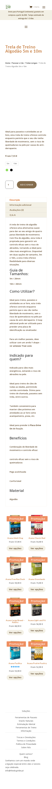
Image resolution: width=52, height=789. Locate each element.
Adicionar (26, 184)
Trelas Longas (31, 63)
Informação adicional (20, 204)
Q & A (13, 215)
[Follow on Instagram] (7, 774)
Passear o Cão (18, 63)
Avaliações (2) (17, 210)
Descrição (15, 199)
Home (7, 63)
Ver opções (15, 548)
